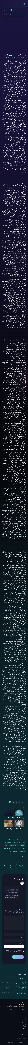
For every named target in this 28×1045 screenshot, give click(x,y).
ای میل (22, 938)
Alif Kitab (23, 837)
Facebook (23, 1009)
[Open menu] (11, 10)
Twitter (16, 1009)
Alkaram (11, 839)
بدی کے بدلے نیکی (7, 865)
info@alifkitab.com (21, 1038)
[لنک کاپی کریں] (10, 802)
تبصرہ (22, 915)
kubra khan (22, 845)
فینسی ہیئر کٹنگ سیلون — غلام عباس (18, 982)
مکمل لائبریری (24, 1020)
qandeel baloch (13, 851)
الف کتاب (24, 4)
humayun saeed (14, 845)
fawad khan (17, 842)
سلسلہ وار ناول (10, 57)
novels (13, 848)
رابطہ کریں (24, 1034)
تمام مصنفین (24, 1022)
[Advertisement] (14, 34)
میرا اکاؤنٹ (24, 1028)
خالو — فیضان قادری (21, 993)
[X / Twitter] (16, 802)
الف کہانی (16, 57)
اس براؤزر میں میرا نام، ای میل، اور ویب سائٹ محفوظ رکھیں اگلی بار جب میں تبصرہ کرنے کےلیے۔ (14, 952)
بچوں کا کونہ (24, 1026)
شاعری (25, 1024)
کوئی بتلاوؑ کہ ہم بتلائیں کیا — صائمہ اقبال (20, 987)
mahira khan (7, 848)
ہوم (25, 1017)
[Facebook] (19, 802)
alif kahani (16, 837)
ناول (6, 57)
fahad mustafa (8, 842)
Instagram (10, 1009)
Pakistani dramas (21, 848)
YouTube (23, 1012)
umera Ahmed (22, 856)
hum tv (6, 845)
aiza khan (9, 837)
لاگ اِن (7, 10)
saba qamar (22, 851)
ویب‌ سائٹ (21, 943)
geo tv (23, 842)
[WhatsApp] (13, 802)
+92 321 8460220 (6, 1036)
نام (23, 932)
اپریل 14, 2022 (15, 882)
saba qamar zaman (11, 854)
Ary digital (17, 839)
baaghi (23, 839)
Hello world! (22, 978)
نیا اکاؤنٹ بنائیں (10, 14)
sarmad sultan (21, 854)
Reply (17, 902)
